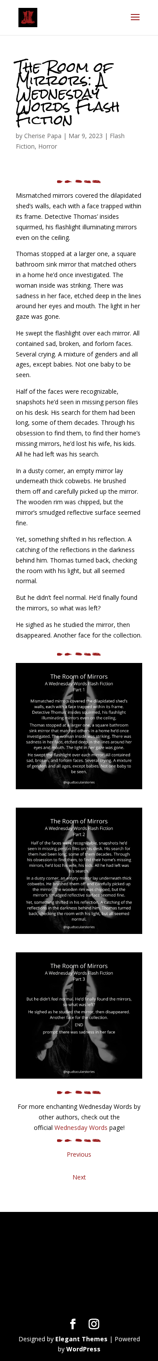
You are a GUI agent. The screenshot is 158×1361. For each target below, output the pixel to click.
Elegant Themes (81, 1339)
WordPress (83, 1349)
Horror (47, 146)
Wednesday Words (81, 1127)
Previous (79, 1154)
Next (79, 1177)
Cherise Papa (42, 136)
